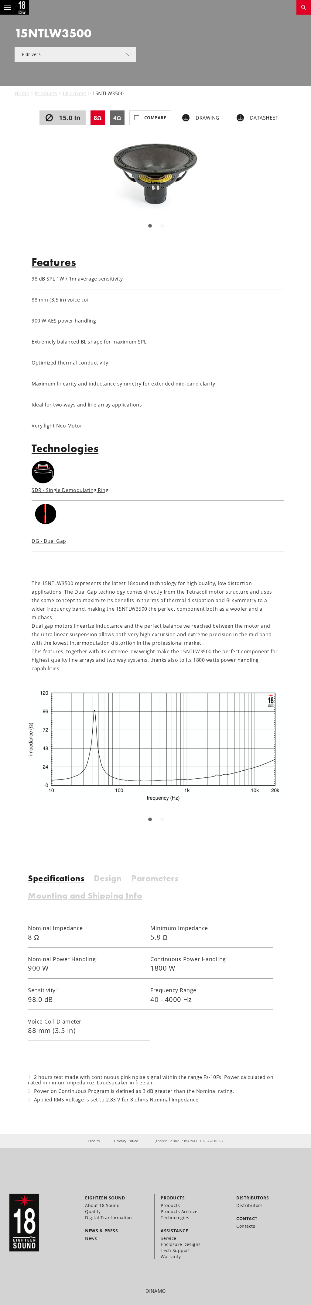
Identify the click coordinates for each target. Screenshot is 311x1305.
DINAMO (155, 1291)
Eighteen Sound (105, 1198)
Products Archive (179, 1211)
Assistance (174, 1230)
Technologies (175, 1217)
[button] (150, 226)
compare (155, 117)
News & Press (101, 1230)
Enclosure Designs (181, 1244)
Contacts (245, 1226)
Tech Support (175, 1250)
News (91, 1238)
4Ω (117, 117)
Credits (94, 1141)
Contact (247, 1218)
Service (168, 1238)
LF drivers (30, 54)
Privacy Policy (126, 1141)
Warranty (171, 1256)
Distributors (252, 1198)
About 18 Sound (102, 1205)
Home (22, 93)
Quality (93, 1211)
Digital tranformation (108, 1217)
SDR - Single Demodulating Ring (70, 490)
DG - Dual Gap (49, 541)
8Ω (97, 117)
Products (46, 93)
